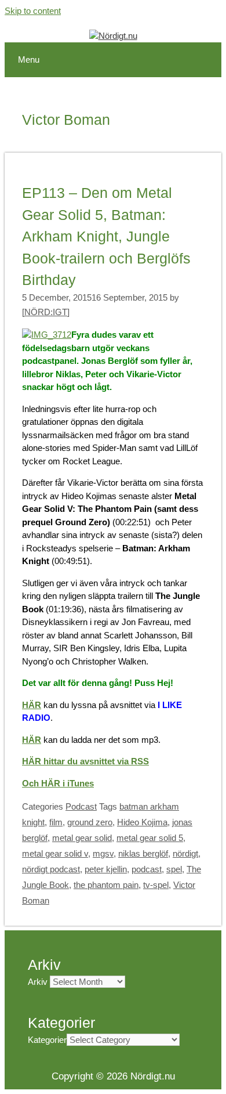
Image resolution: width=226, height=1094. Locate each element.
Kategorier (47, 1040)
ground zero (89, 822)
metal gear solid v (55, 853)
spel (174, 869)
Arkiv (38, 982)
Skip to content (33, 11)
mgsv (103, 853)
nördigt (185, 853)
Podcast (81, 806)
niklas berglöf (143, 853)
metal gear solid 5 (149, 838)
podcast (147, 869)
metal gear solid (82, 838)
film (56, 822)
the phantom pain (106, 885)
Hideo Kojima (142, 822)
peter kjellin (106, 869)
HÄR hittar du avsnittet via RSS (85, 761)
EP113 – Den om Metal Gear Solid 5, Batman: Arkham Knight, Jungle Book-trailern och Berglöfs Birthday (106, 236)
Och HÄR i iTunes (58, 783)
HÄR (31, 705)
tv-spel (156, 885)
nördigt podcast (51, 869)
